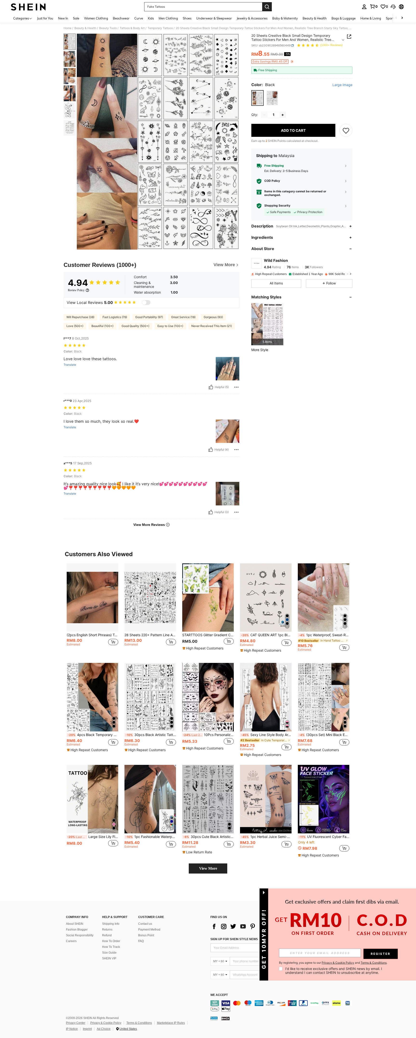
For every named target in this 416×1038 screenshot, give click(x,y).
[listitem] (267, 324)
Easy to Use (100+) (170, 326)
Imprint (87, 1029)
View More (208, 868)
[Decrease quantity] (264, 115)
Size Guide (109, 952)
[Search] (267, 6)
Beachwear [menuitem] (121, 18)
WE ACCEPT (219, 995)
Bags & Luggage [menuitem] (344, 18)
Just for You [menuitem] (45, 18)
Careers (71, 941)
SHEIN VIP (109, 958)
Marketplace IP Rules (171, 1023)
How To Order (111, 941)
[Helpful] (211, 387)
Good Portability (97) (149, 317)
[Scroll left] (396, 18)
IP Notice (72, 1029)
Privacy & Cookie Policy (105, 1023)
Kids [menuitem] (151, 18)
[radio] (257, 98)
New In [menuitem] (63, 18)
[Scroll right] (402, 18)
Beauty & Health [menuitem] (315, 18)
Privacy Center (75, 1023)
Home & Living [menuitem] (370, 18)
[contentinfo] (282, 1006)
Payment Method (149, 929)
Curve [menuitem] (138, 18)
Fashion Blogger (77, 929)
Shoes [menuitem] (187, 18)
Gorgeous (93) (213, 317)
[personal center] (364, 7)
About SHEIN (74, 923)
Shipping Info (110, 923)
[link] (374, 6)
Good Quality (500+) (135, 326)
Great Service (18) (183, 317)
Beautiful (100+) (102, 326)
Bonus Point (146, 935)
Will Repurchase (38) (80, 317)
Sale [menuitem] (76, 18)
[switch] (146, 302)
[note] (203, 648)
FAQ (141, 941)
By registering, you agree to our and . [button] (333, 962)
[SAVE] (345, 130)
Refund (107, 935)
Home (68, 28)
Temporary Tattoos (160, 28)
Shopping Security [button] (277, 205)
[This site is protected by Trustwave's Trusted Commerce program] (214, 1018)
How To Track (111, 947)
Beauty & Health (85, 28)
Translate (70, 364)
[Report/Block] (236, 387)
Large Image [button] (342, 85)
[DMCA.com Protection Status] (225, 1018)
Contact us (145, 923)
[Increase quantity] (283, 115)
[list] (248, 926)
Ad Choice (103, 1029)
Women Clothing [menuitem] (96, 18)
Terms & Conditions (139, 1023)
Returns (107, 929)
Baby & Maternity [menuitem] (285, 18)
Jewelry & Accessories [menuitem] (252, 18)
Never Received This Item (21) (211, 326)
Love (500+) (74, 326)
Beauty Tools (108, 28)
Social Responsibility (79, 935)
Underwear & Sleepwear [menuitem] (214, 18)
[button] (393, 7)
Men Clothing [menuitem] (168, 18)
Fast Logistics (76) (115, 317)
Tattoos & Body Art (132, 28)
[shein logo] (28, 6)
